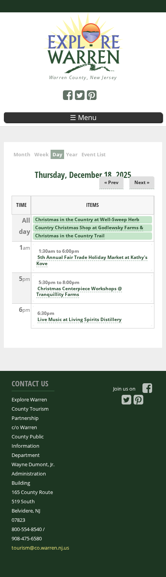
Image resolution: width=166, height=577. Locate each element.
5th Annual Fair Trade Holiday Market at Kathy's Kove (91, 260)
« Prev (111, 182)
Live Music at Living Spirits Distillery (79, 319)
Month (22, 154)
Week (41, 154)
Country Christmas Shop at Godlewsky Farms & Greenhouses (88, 230)
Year (72, 154)
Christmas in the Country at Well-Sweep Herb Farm (86, 222)
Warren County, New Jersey (83, 77)
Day (58, 154)
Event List (93, 154)
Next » (141, 182)
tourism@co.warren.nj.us (40, 547)
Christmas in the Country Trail (70, 235)
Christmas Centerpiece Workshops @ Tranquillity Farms (79, 291)
